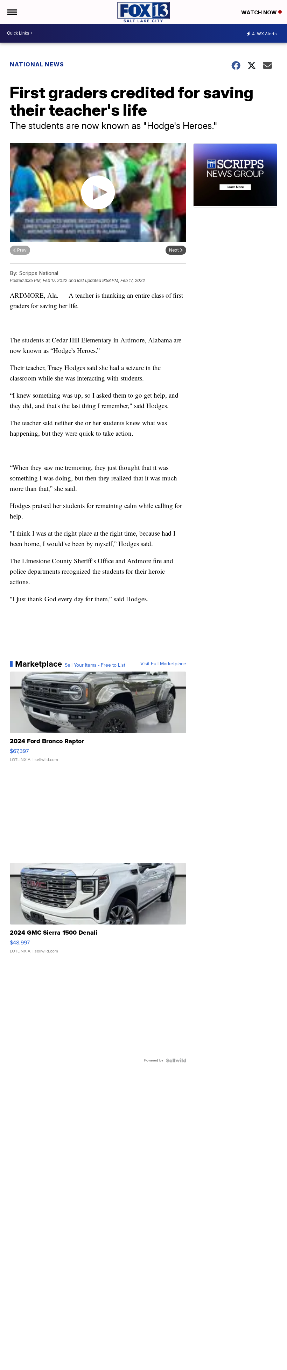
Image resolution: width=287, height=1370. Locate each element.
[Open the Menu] (11, 12)
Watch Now (259, 12)
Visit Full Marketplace (163, 663)
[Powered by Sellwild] (176, 1060)
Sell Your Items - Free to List (95, 665)
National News (37, 64)
